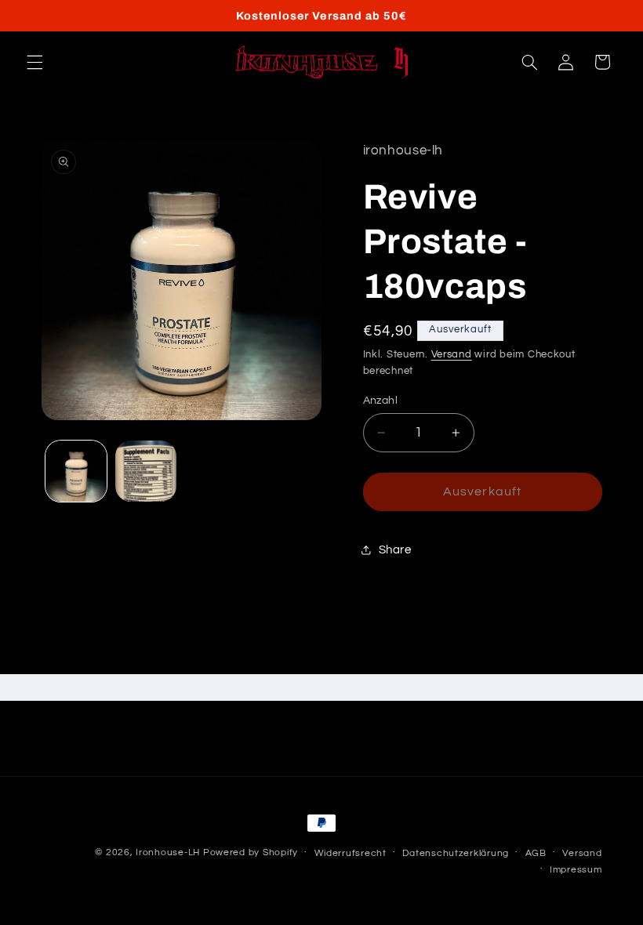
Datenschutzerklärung (455, 853)
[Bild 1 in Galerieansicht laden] (76, 471)
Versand (451, 355)
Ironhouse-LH (168, 852)
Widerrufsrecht (350, 853)
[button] (34, 62)
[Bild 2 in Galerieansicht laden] (145, 471)
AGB (536, 853)
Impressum (576, 869)
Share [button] (395, 550)
